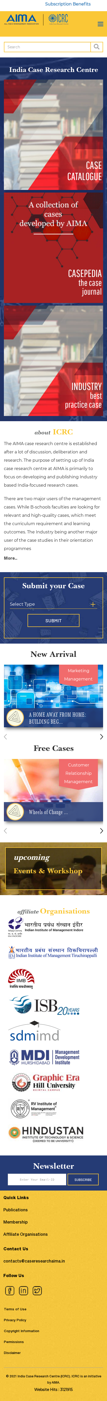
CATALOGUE (84, 171)
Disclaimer (12, 1353)
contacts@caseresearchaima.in (34, 1262)
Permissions (14, 1342)
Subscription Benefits (51, 4)
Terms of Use (15, 1309)
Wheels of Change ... (48, 811)
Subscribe (83, 1180)
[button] (101, 736)
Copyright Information (21, 1331)
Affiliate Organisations (25, 1235)
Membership (15, 1223)
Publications (15, 1210)
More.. (10, 559)
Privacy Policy (15, 1320)
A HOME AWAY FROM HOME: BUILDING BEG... (57, 718)
